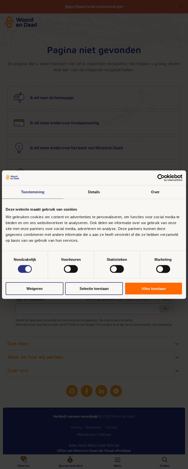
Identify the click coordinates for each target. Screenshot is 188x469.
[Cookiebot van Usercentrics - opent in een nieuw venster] (161, 177)
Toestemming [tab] (32, 192)
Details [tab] (94, 192)
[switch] (71, 269)
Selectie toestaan (94, 288)
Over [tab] (155, 192)
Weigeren (34, 288)
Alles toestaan (153, 288)
